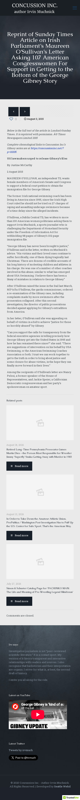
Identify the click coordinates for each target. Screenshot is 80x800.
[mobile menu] (74, 7)
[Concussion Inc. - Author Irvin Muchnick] (40, 8)
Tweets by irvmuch (21, 750)
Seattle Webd (62, 786)
